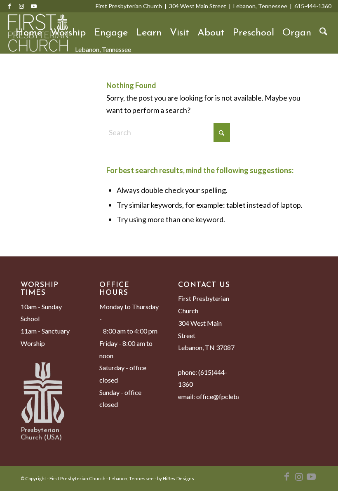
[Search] (323, 33)
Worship (68, 33)
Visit (179, 33)
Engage (111, 33)
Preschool (253, 33)
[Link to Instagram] (21, 6)
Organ (296, 33)
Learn (149, 33)
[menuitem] (323, 33)
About (211, 33)
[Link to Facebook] (9, 6)
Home (29, 33)
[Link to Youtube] (34, 6)
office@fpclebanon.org (229, 396)
